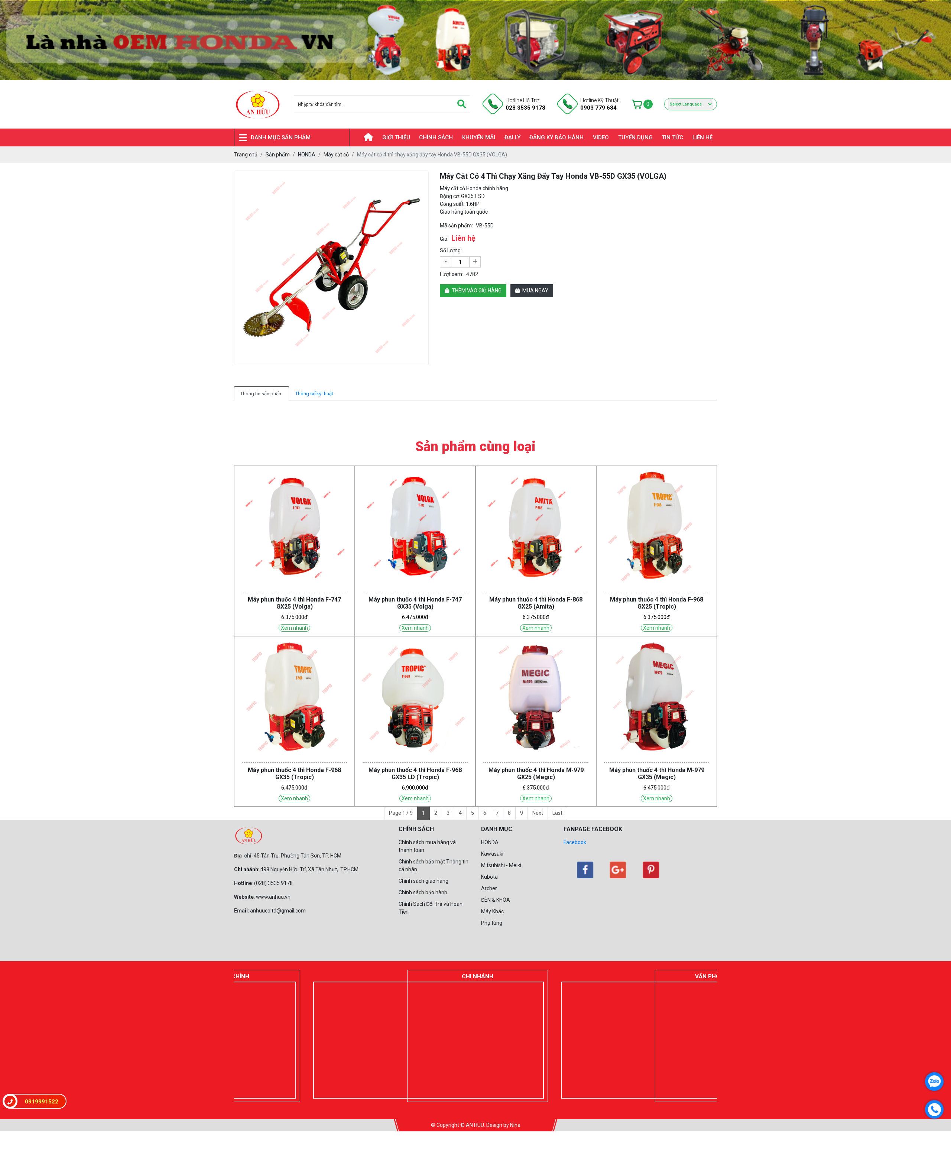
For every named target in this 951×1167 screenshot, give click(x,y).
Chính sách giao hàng (423, 881)
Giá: (444, 239)
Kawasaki (492, 854)
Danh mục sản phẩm (281, 137)
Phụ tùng (491, 923)
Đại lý (512, 137)
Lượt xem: (451, 274)
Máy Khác (492, 911)
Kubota (489, 877)
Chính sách (436, 137)
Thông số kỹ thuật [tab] (314, 393)
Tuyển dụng (635, 137)
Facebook (575, 842)
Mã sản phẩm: (456, 225)
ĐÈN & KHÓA (495, 900)
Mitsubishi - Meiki (501, 865)
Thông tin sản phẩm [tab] (261, 393)
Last (557, 813)
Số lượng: (451, 250)
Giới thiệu (396, 137)
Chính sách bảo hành (423, 892)
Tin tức (672, 137)
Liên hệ (702, 137)
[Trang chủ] (363, 138)
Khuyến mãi (478, 137)
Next (537, 813)
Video (601, 137)
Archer (489, 888)
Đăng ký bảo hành (556, 137)
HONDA (490, 842)
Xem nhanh (294, 628)
